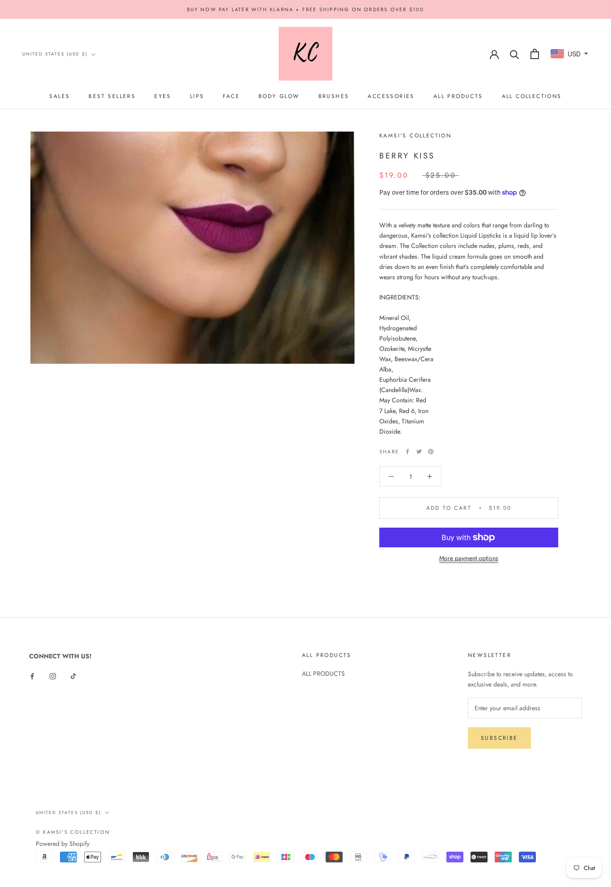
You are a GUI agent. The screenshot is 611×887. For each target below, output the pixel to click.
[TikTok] (73, 675)
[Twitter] (419, 451)
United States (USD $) (55, 54)
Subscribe (499, 738)
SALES (59, 96)
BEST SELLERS (112, 96)
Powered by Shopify (62, 843)
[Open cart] (534, 54)
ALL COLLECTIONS (532, 96)
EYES (162, 96)
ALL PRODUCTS (458, 96)
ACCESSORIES (391, 96)
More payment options (468, 558)
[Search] (514, 54)
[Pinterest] (430, 451)
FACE (231, 96)
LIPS (197, 96)
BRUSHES (333, 96)
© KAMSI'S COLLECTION (73, 832)
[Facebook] (407, 451)
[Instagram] (53, 675)
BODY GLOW (279, 96)
